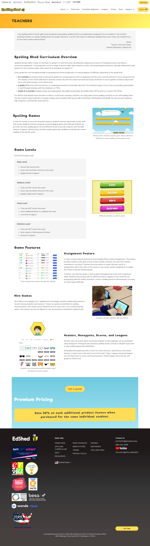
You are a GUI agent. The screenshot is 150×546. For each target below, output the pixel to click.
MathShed (96, 446)
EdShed (94, 443)
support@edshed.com (126, 441)
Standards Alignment (90, 9)
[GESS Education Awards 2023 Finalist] (19, 500)
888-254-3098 (122, 445)
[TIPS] (22, 529)
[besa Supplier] (37, 500)
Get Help (126, 528)
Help (57, 453)
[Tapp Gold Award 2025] (31, 474)
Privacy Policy (80, 453)
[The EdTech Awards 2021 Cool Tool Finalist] (33, 490)
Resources (60, 456)
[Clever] (34, 506)
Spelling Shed (97, 450)
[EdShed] (32, 438)
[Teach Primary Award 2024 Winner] (19, 490)
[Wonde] (20, 508)
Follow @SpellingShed (127, 452)
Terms (76, 450)
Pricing (113, 9)
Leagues (104, 9)
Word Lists (75, 9)
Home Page (60, 443)
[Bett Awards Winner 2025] (24, 459)
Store (121, 9)
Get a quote (75, 388)
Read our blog (80, 443)
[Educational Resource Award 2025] (17, 474)
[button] (63, 462)
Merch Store (79, 446)
